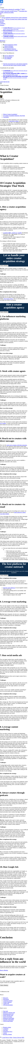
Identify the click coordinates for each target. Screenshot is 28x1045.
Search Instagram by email (11, 50)
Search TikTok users (8, 1015)
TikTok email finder (8, 1021)
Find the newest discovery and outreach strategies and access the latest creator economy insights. (15, 64)
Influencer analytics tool (9, 1012)
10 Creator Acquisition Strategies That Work (14, 115)
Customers (2, 23)
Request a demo (7, 1027)
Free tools (5, 1011)
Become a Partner (7, 1034)
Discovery (5, 997)
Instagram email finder (8, 1018)
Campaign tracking (7, 1000)
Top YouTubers (8, 57)
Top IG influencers (9, 55)
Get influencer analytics (10, 49)
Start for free (6, 81)
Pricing (2, 22)
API (1, 4)
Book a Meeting (4, 265)
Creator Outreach (7, 1002)
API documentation (8, 1005)
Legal (3, 1037)
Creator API (6, 1003)
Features (2, 25)
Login (1, 81)
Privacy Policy (9, 1037)
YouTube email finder (8, 1019)
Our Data (5, 1030)
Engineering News (7, 1031)
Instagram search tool (8, 1014)
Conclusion (6, 117)
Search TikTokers (8, 46)
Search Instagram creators (10, 44)
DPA (23, 1037)
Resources (2, 40)
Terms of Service (17, 1037)
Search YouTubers (8, 47)
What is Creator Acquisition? (10, 114)
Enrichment (6, 999)
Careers (5, 1033)
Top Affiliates (7, 58)
